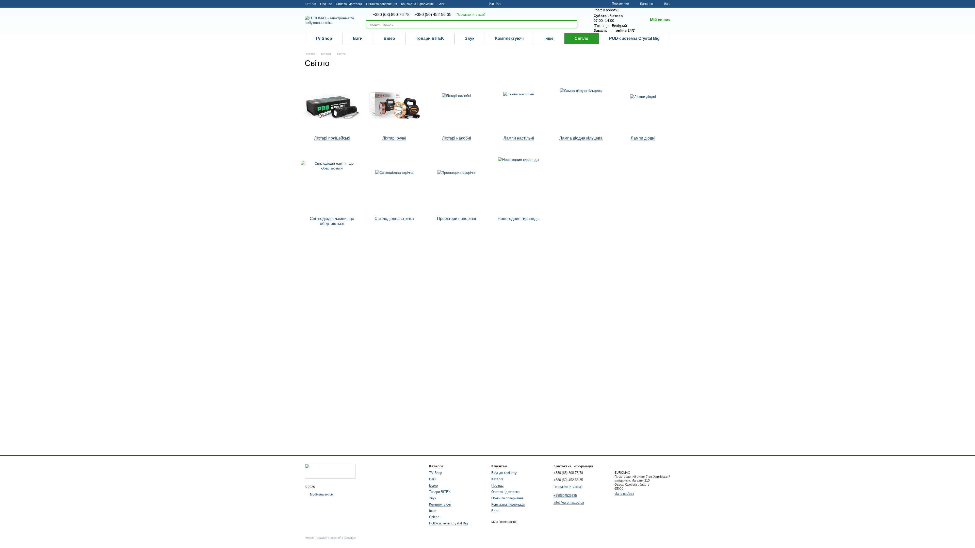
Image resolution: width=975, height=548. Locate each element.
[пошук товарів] (573, 24)
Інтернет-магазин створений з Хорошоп (330, 537)
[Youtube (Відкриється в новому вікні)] (464, 4)
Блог (441, 4)
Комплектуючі (509, 38)
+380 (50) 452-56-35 (433, 15)
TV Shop (323, 38)
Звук (469, 38)
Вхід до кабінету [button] (504, 473)
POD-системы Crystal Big (634, 38)
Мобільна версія (321, 494)
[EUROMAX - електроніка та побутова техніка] (330, 471)
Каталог (310, 4)
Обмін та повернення (381, 4)
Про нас (326, 4)
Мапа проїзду (624, 493)
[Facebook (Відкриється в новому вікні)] (458, 4)
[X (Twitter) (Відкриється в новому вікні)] (482, 4)
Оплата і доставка (349, 4)
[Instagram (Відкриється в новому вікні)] (451, 4)
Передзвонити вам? (471, 14)
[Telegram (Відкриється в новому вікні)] (470, 4)
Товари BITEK (430, 38)
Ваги (358, 38)
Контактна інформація (417, 4)
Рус (498, 3)
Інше (549, 38)
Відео (389, 38)
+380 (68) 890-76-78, (392, 15)
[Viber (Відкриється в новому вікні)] (476, 4)
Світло (581, 38)
